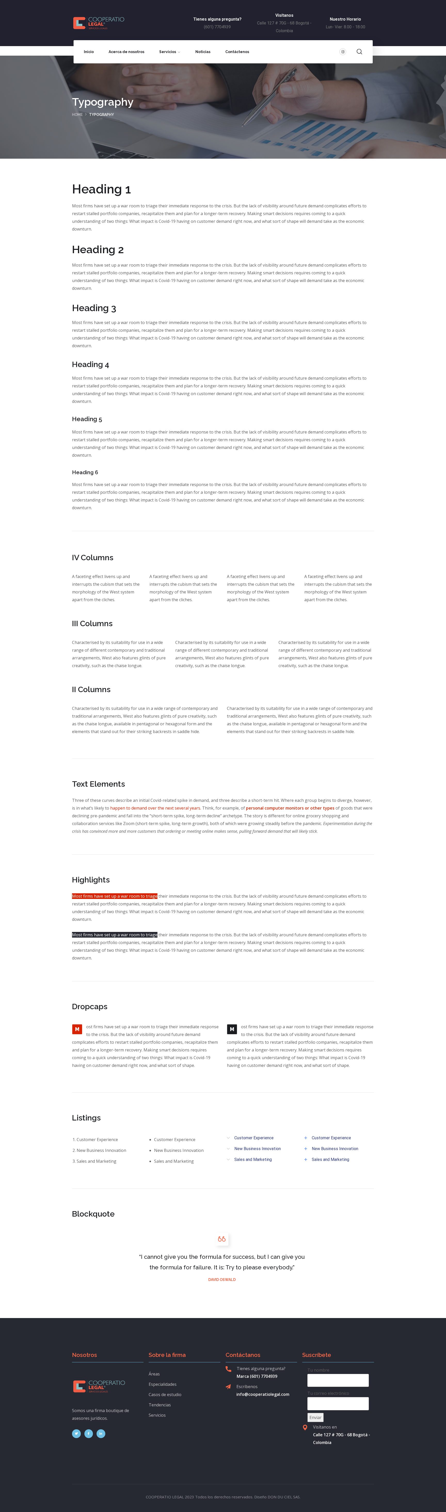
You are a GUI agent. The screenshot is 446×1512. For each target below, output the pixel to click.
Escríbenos (247, 1386)
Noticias (202, 52)
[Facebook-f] (88, 1433)
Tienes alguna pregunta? (261, 1368)
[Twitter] (76, 1433)
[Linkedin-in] (101, 1433)
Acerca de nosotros (126, 52)
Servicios (167, 52)
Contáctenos (237, 52)
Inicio (89, 52)
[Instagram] (342, 51)
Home (77, 115)
